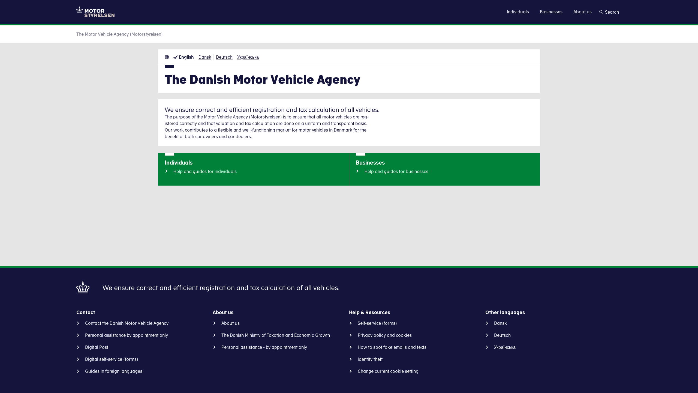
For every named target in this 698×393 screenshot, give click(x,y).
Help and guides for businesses (396, 171)
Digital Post (96, 347)
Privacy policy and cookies (385, 335)
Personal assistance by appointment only (126, 335)
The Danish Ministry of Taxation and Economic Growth (275, 335)
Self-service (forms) (377, 323)
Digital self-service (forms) (111, 359)
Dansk (204, 57)
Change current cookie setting (388, 371)
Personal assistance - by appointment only (264, 347)
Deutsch (224, 57)
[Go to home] (95, 12)
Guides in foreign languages (113, 371)
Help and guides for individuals (205, 171)
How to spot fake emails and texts (392, 347)
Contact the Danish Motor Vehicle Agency (127, 323)
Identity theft (370, 359)
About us (230, 323)
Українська (248, 57)
